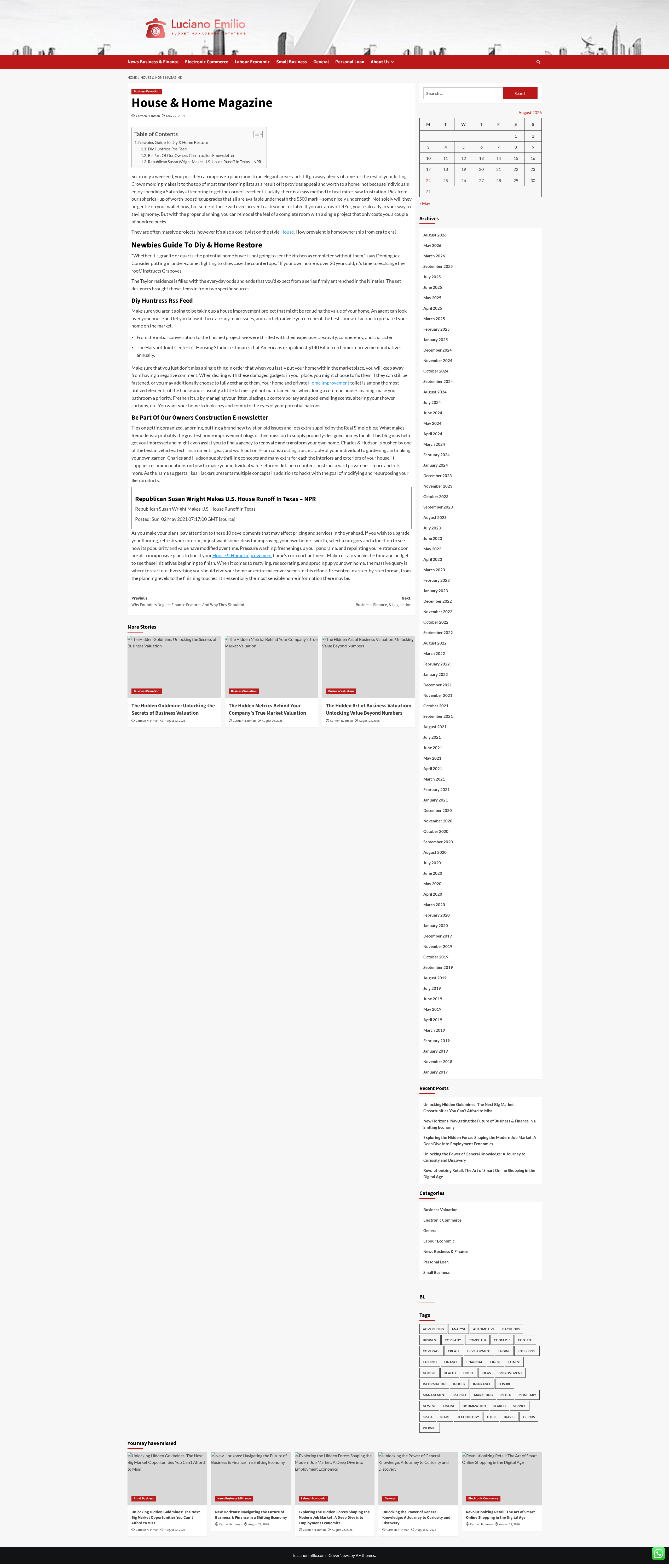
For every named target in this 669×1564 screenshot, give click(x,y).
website (429, 1428)
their (491, 1417)
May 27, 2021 (175, 116)
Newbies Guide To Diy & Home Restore (173, 142)
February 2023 (436, 580)
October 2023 (435, 496)
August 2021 (435, 726)
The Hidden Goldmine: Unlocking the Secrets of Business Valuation (173, 709)
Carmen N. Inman (148, 116)
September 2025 (438, 266)
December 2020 (437, 810)
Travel (509, 1417)
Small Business (291, 62)
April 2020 (432, 894)
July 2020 (432, 862)
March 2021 (434, 779)
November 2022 (437, 611)
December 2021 (437, 684)
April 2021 (432, 768)
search (499, 1406)
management (434, 1395)
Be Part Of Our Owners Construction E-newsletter (191, 155)
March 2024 (434, 444)
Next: (384, 601)
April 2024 (432, 433)
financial (474, 1362)
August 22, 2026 (175, 721)
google (429, 1373)
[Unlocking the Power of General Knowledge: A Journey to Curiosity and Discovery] (418, 1478)
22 (516, 169)
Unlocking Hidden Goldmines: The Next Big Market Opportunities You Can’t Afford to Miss (468, 1107)
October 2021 (435, 705)
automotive (484, 1329)
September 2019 (438, 967)
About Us (380, 62)
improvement (510, 1373)
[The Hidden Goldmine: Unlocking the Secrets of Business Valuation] (174, 667)
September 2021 (438, 716)
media (505, 1395)
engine (504, 1351)
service (519, 1406)
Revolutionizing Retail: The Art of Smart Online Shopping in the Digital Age (479, 1173)
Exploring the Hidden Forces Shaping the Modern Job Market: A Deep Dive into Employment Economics (479, 1140)
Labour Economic (252, 62)
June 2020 (432, 873)
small (428, 1417)
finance (451, 1362)
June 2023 (432, 538)
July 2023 (432, 528)
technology (468, 1417)
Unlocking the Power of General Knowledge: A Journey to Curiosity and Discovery (474, 1156)
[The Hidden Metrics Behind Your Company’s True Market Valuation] (271, 667)
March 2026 (434, 255)
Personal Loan (349, 62)
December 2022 (437, 601)
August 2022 (435, 643)
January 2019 (435, 1051)
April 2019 (432, 1019)
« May (424, 203)
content (525, 1340)
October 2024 (435, 371)
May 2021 (432, 758)
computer (477, 1340)
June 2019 (432, 998)
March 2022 (434, 653)
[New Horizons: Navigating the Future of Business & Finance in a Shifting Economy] (251, 1478)
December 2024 (437, 350)
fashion (430, 1362)
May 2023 (432, 548)
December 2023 (437, 475)
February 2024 (436, 454)
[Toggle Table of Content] (255, 134)
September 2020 (438, 841)
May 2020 (432, 883)
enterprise (527, 1351)
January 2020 (435, 925)
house (468, 1373)
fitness (514, 1362)
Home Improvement (328, 383)
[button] (538, 61)
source (227, 519)
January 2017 (435, 1072)
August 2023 (435, 517)
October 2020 (435, 831)
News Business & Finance (153, 62)
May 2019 (432, 1009)
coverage (431, 1351)
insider (459, 1384)
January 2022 (435, 674)
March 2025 (434, 318)
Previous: (187, 601)
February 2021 (436, 789)
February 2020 (436, 915)
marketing (483, 1395)
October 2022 (435, 622)
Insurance (482, 1384)
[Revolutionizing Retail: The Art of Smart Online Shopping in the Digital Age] (502, 1478)
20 (481, 169)
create (454, 1351)
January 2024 (435, 465)
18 (445, 169)
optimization (474, 1406)
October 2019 (435, 957)
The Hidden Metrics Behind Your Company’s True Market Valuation (267, 709)
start (445, 1417)
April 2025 (432, 308)
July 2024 (432, 402)
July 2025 (432, 276)
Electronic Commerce (206, 62)
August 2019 (435, 977)
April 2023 (432, 559)
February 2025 (436, 329)
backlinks (511, 1329)
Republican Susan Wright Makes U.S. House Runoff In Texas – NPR (204, 162)
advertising (433, 1329)
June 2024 (432, 412)
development (479, 1351)
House (287, 232)
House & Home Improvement (242, 555)
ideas (486, 1373)
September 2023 (438, 507)
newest (429, 1406)
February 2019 (436, 1040)
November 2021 (437, 695)
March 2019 (434, 1030)
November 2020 (437, 820)
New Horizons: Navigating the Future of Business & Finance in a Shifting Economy (479, 1124)
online (449, 1406)
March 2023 (434, 569)
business (430, 1340)
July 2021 (432, 737)
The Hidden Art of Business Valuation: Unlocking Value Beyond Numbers (368, 709)
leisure (505, 1384)
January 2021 (435, 800)
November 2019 (437, 946)
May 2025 (432, 297)
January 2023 (435, 590)
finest (495, 1362)
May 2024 (432, 423)
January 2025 (435, 339)
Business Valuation (146, 91)
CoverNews (339, 1555)
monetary (527, 1395)
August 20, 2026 (272, 721)
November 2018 (437, 1061)
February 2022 (436, 664)
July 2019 (432, 988)
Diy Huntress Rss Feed (167, 149)
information (434, 1384)
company (453, 1340)
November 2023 (437, 486)
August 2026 (435, 235)
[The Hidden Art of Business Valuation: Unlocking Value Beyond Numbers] (368, 667)
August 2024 (435, 391)
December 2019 (437, 936)
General (321, 62)
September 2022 (438, 632)
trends (529, 1417)
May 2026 (432, 245)
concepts (502, 1340)
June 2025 (432, 287)
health (450, 1373)
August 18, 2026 (369, 721)
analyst (458, 1329)
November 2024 (437, 360)
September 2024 (438, 381)
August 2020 (435, 852)
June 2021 (432, 747)
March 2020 (434, 904)
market (459, 1395)
